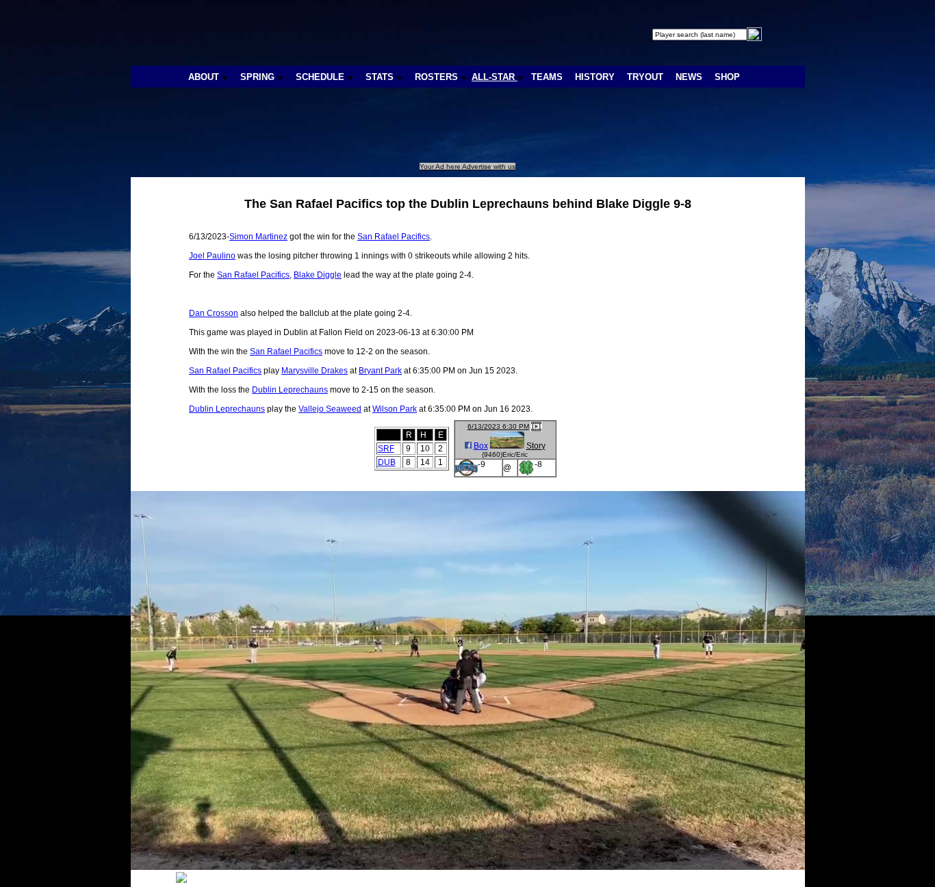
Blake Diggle (318, 275)
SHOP (727, 77)
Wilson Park (394, 409)
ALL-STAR (494, 77)
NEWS (689, 77)
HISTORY (595, 77)
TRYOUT (645, 77)
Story (536, 446)
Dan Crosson (213, 313)
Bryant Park (380, 370)
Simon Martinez (258, 236)
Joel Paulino (212, 256)
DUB (387, 462)
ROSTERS (438, 77)
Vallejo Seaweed (329, 409)
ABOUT (205, 77)
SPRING (258, 77)
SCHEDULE (321, 77)
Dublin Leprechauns (290, 390)
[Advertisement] (382, 132)
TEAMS (547, 77)
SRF (386, 448)
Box (481, 446)
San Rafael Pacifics (393, 236)
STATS (381, 77)
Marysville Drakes (314, 370)
